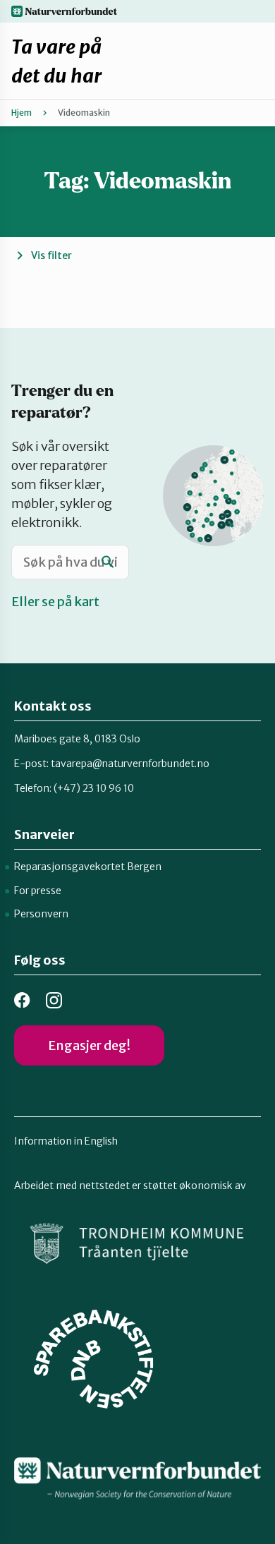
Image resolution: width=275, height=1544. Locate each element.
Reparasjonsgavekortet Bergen (87, 866)
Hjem (21, 112)
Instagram (54, 1000)
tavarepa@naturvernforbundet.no (130, 763)
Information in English (66, 1141)
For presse (37, 890)
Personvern (41, 913)
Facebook (22, 1000)
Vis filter (51, 255)
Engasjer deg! (89, 1045)
